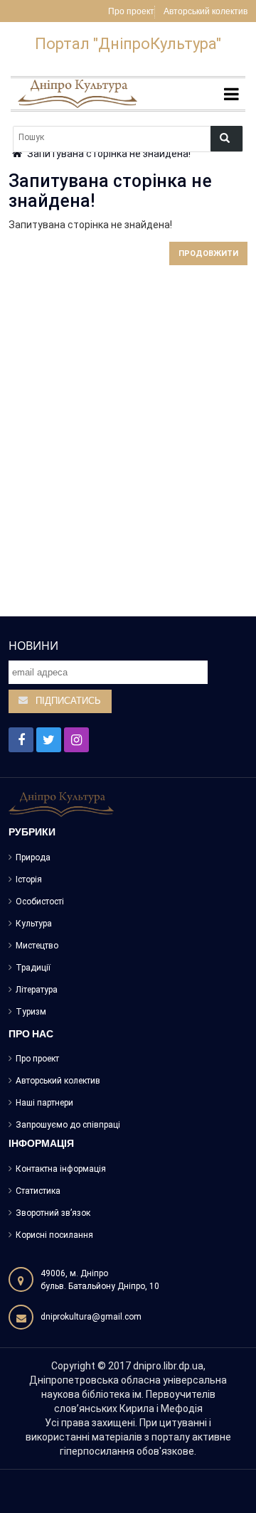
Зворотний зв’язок (53, 1213)
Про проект (131, 12)
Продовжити (208, 253)
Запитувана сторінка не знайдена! (109, 153)
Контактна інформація (61, 1169)
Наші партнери (44, 1103)
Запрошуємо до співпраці (68, 1125)
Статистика (38, 1191)
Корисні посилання (54, 1235)
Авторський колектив (205, 12)
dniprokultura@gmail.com (91, 1317)
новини (33, 645)
